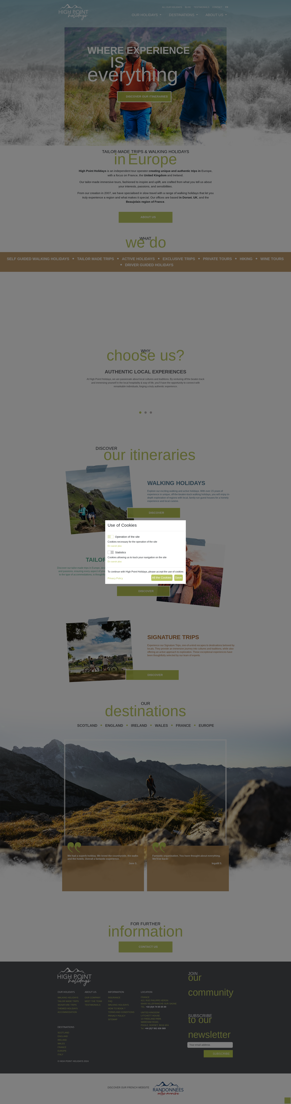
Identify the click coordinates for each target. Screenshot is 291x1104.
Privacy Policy (115, 578)
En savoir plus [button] (115, 546)
